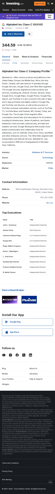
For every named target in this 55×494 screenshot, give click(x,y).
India (30, 10)
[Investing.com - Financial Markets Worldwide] (15, 3)
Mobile (5, 374)
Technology (47, 158)
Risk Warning (7, 480)
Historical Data (37, 63)
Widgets (5, 384)
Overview (5, 63)
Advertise (34, 374)
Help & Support (36, 379)
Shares (6, 10)
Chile (50, 168)
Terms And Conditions (10, 463)
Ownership (24, 63)
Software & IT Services (42, 152)
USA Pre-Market (42, 10)
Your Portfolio (8, 379)
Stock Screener (19, 10)
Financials (47, 56)
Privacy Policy (7, 471)
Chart (16, 56)
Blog (4, 368)
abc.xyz (49, 203)
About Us (33, 368)
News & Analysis (30, 56)
